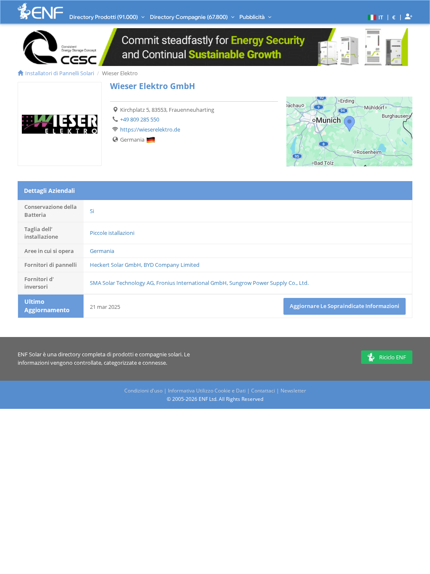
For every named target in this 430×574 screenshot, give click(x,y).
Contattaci (263, 390)
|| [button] (394, 17)
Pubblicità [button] (252, 16)
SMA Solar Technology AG (122, 283)
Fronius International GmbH (191, 283)
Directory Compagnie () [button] (189, 16)
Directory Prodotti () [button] (104, 16)
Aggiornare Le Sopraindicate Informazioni (344, 306)
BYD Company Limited (171, 265)
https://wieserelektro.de (150, 129)
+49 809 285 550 (139, 119)
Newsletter (293, 390)
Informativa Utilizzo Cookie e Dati (207, 390)
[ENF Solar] (40, 11)
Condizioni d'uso (143, 390)
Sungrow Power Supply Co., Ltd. (269, 283)
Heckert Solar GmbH (115, 265)
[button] (374, 17)
